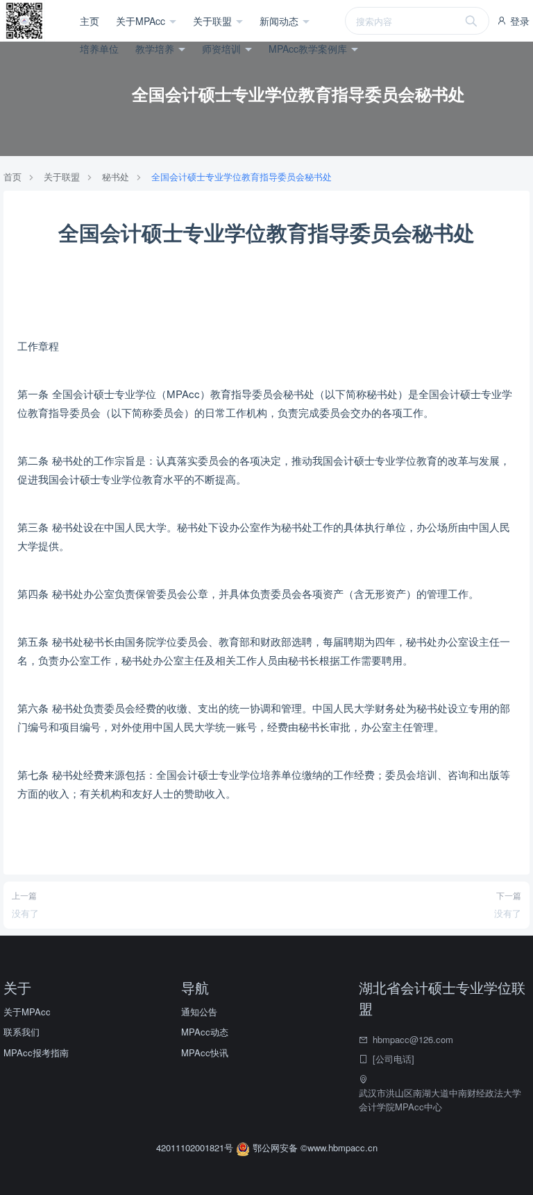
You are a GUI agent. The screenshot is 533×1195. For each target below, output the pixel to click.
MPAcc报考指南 (36, 1052)
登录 (518, 21)
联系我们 (21, 1031)
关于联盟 (214, 21)
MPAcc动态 (204, 1031)
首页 (12, 176)
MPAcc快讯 (204, 1052)
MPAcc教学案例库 (309, 48)
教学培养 (156, 48)
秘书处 (115, 176)
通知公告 (199, 1011)
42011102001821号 (196, 1147)
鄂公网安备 (275, 1147)
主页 (89, 21)
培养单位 (99, 48)
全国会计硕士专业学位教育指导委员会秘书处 (241, 176)
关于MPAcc (142, 21)
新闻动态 (280, 21)
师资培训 (223, 48)
